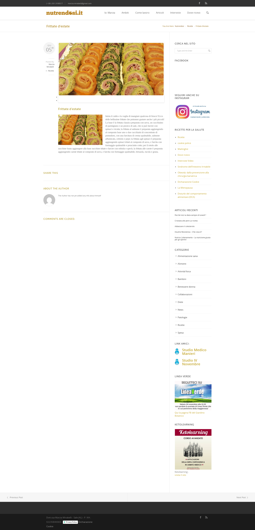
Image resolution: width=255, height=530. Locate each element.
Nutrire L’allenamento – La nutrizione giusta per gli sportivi (192, 238)
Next (168, 74)
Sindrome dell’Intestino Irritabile (194, 166)
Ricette (190, 26)
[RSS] (206, 3)
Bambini (182, 279)
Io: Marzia (109, 12)
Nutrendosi (179, 26)
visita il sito (180, 474)
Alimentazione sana (188, 256)
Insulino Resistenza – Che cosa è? (188, 232)
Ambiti (125, 12)
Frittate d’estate (69, 109)
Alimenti (182, 263)
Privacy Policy (71, 522)
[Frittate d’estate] (111, 69)
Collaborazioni (185, 294)
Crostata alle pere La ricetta (186, 220)
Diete (180, 302)
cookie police (184, 143)
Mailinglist (183, 148)
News (180, 309)
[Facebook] (199, 3)
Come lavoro (142, 12)
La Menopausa (185, 187)
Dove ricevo (193, 12)
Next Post (241, 497)
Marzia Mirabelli (50, 65)
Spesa (181, 332)
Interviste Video (185, 160)
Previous (54, 74)
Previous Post (16, 497)
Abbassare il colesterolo (184, 226)
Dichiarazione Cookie (188, 181)
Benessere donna (186, 286)
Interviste (175, 12)
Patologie (182, 317)
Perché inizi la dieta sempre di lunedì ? (190, 215)
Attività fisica (184, 271)
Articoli (160, 12)
